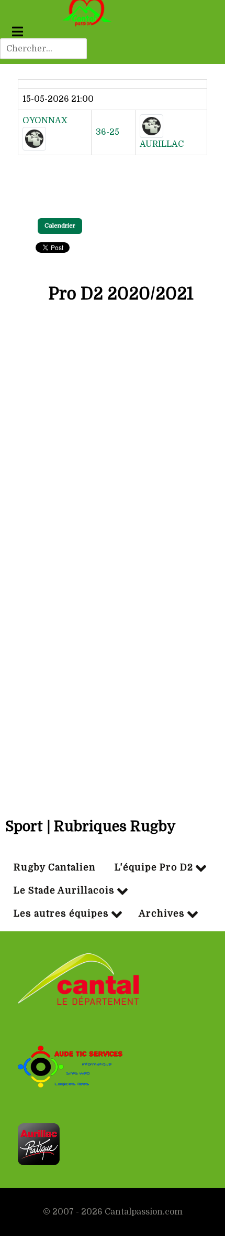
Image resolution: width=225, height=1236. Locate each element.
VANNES (115, 411)
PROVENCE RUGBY (137, 649)
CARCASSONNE (130, 513)
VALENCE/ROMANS (138, 718)
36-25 (107, 132)
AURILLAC (162, 144)
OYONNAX (45, 120)
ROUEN (113, 684)
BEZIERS (115, 615)
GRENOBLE (121, 445)
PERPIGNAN (123, 377)
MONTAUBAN (126, 581)
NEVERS (114, 547)
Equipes (115, 336)
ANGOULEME (126, 752)
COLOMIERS (123, 479)
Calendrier (59, 225)
